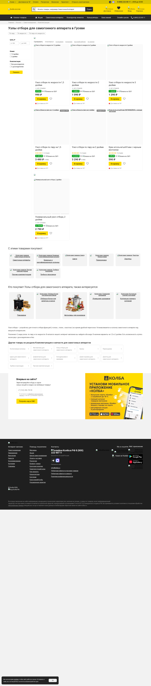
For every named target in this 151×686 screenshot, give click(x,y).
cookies (16, 679)
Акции (40, 18)
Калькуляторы (92, 18)
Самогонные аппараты (54, 18)
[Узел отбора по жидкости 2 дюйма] (88, 62)
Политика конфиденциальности (62, 476)
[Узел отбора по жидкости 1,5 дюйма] (51, 62)
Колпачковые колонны (17, 349)
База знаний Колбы (36, 480)
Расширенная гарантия (38, 482)
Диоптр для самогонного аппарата (110, 358)
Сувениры (11, 466)
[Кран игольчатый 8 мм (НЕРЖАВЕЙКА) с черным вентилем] (125, 127)
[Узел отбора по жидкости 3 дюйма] (125, 62)
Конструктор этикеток (75, 18)
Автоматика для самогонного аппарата (41, 349)
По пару (12, 33)
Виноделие (12, 455)
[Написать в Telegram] (110, 2)
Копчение (11, 463)
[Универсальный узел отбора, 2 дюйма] (51, 196)
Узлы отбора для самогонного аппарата (64, 349)
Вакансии (55, 2)
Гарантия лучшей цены (37, 469)
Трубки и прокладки (16, 366)
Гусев (12, 2)
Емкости (11, 458)
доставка (38, 458)
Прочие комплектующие (41, 366)
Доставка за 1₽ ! (42, 103)
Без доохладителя (18, 64)
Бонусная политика (36, 466)
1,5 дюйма (15, 54)
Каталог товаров (20, 18)
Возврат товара (35, 463)
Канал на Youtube (121, 456)
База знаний (106, 18)
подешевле (59, 42)
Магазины (33, 450)
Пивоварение (12, 453)
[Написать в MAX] (113, 2)
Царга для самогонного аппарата (18, 358)
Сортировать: (38, 42)
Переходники (107, 349)
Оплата (35, 2)
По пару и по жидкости (37, 33)
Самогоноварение (14, 450)
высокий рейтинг (80, 42)
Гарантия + (65, 2)
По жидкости (22, 33)
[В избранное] (51, 99)
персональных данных (16, 505)
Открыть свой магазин (80, 2)
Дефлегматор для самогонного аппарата (41, 358)
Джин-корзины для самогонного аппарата (87, 358)
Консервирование (14, 461)
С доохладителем (18, 66)
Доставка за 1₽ (24, 2)
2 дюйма (14, 56)
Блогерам (33, 477)
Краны (82, 349)
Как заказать (34, 472)
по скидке (91, 42)
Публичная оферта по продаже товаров (64, 471)
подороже (68, 42)
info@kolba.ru (55, 468)
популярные (49, 42)
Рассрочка (45, 2)
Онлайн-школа (123, 18)
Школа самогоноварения (38, 455)
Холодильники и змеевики (61, 358)
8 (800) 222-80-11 (124, 2)
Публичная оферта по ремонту (61, 473)
